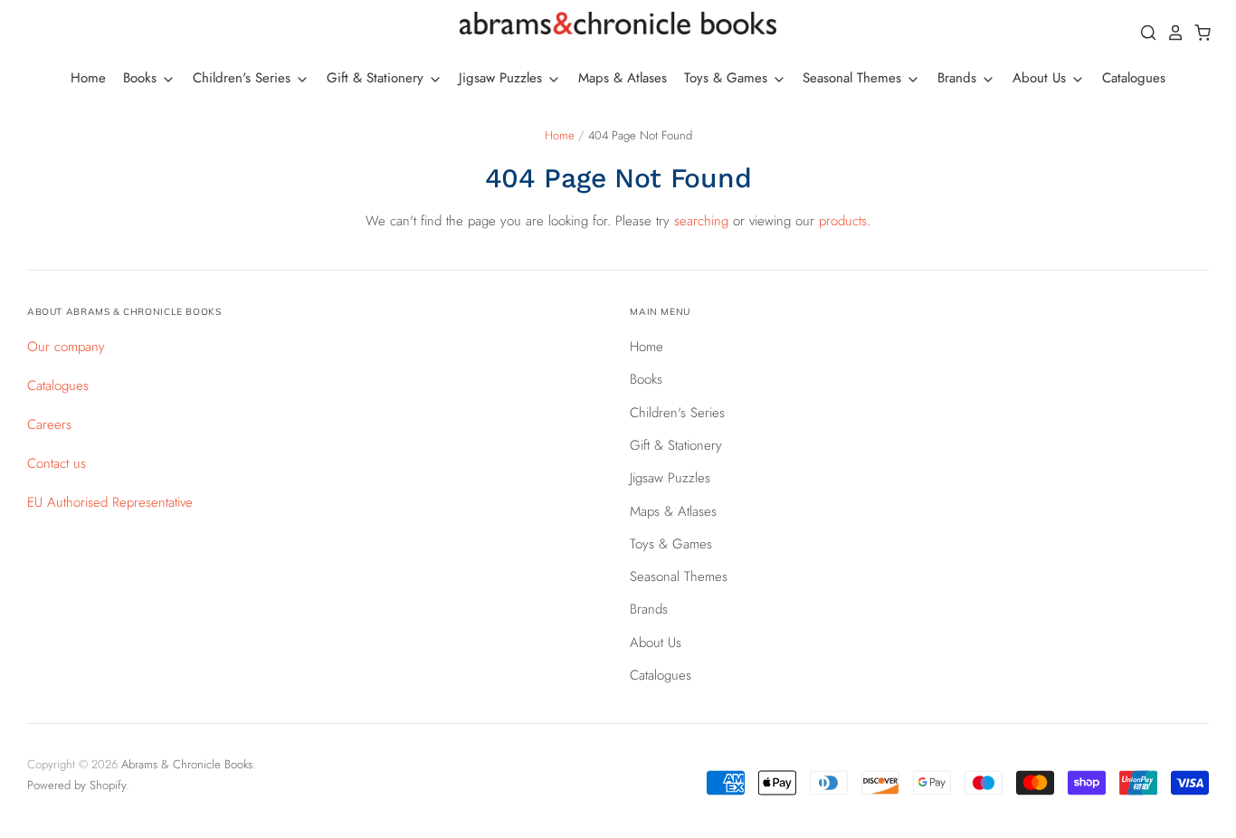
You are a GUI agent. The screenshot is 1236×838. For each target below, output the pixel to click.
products (843, 221)
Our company (66, 347)
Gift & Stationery (377, 78)
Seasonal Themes (854, 78)
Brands (959, 78)
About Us (1041, 78)
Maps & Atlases (622, 78)
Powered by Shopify (76, 785)
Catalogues (1133, 78)
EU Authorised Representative (110, 502)
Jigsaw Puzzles (503, 78)
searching (701, 221)
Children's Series (244, 78)
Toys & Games (728, 78)
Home (88, 78)
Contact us (56, 463)
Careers (49, 424)
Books (142, 78)
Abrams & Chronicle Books (186, 764)
